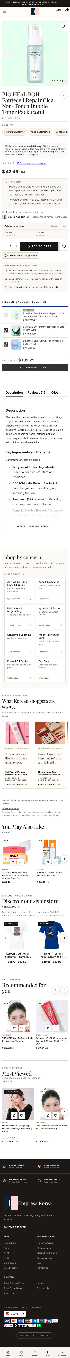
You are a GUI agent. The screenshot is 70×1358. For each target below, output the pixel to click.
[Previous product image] (6, 53)
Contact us (42, 1268)
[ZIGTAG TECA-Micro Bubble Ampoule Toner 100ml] (51, 852)
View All (6, 832)
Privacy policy (44, 1288)
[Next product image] (64, 53)
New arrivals (10, 1243)
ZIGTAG (5, 869)
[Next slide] (64, 938)
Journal (40, 1283)
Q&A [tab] (54, 392)
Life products (10, 1263)
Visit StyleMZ (11, 906)
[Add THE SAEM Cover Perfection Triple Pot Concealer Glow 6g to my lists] (22, 1028)
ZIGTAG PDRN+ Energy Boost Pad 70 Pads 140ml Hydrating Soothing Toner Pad (15, 875)
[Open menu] (4, 11)
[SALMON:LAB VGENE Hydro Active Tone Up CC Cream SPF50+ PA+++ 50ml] (52, 1016)
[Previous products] (55, 990)
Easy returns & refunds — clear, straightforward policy (34, 287)
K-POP (7, 1253)
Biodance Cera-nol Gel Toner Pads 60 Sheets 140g (43, 342)
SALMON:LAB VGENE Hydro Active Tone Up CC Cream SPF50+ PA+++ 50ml (51, 1041)
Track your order (45, 1243)
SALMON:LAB (41, 1035)
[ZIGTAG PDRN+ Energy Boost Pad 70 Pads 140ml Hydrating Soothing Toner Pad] (17, 852)
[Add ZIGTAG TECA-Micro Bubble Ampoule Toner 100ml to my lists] (55, 862)
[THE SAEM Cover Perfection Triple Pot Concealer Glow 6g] (18, 1016)
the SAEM (6, 1035)
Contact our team (15, 1227)
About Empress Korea (14, 1283)
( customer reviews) (31, 163)
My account (9, 1293)
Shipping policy (44, 1258)
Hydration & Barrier (14, 131)
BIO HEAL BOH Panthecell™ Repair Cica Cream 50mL (43, 328)
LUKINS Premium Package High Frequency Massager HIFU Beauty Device (17, 1128)
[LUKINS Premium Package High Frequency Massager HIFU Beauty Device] (18, 1104)
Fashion (7, 1258)
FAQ (39, 1263)
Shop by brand (11, 1268)
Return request (44, 1248)
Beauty (7, 1248)
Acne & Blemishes (40, 131)
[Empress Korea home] (35, 12)
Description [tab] (14, 392)
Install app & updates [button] (35, 1335)
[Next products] (64, 990)
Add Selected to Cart (35, 368)
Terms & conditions (13, 1288)
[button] (13, 862)
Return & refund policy (47, 1253)
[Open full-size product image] (64, 27)
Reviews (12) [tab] (37, 392)
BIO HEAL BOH (11, 118)
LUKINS (5, 1122)
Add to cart (41, 246)
